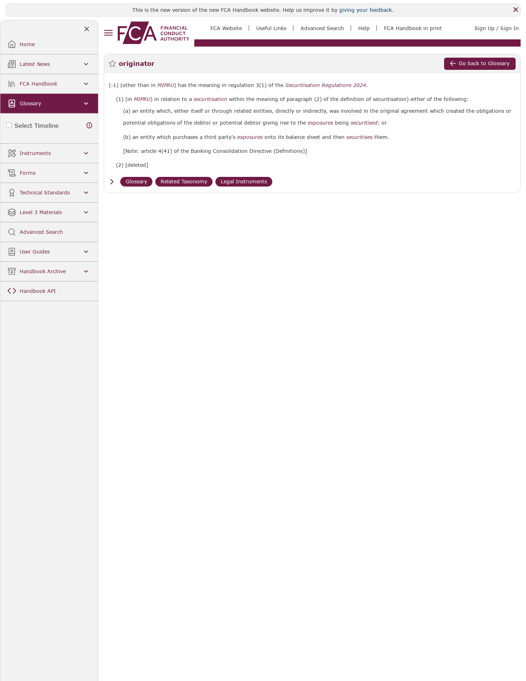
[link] (153, 32)
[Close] (515, 10)
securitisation (210, 99)
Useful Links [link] (271, 28)
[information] (89, 125)
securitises (359, 137)
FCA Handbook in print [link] (413, 28)
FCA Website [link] (226, 28)
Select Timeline (37, 125)
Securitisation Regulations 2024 (325, 85)
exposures (320, 122)
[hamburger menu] (108, 33)
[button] (112, 181)
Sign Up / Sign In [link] (496, 28)
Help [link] (364, 28)
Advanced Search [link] (322, 28)
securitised (364, 122)
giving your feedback (365, 10)
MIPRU (165, 85)
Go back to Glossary (484, 63)
